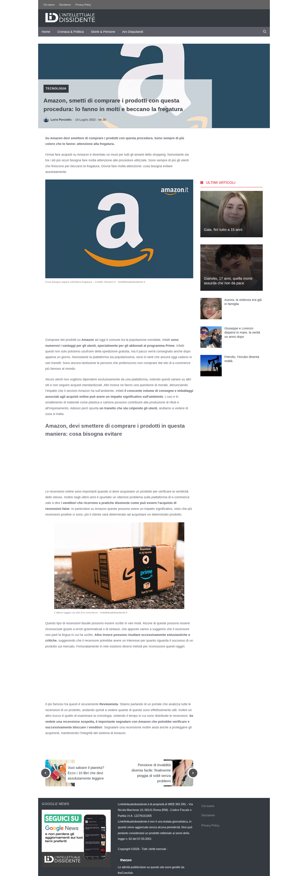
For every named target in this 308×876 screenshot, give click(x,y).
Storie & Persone (103, 32)
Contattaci (174, 849)
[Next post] (193, 772)
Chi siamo (49, 4)
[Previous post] (45, 772)
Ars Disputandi (132, 32)
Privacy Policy (83, 4)
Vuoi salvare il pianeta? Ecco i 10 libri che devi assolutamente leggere (86, 773)
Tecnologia (56, 88)
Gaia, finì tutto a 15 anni (223, 230)
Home (46, 32)
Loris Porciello (61, 119)
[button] (265, 32)
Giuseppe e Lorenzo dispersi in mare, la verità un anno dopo (242, 333)
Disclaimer (65, 4)
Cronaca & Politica (70, 32)
